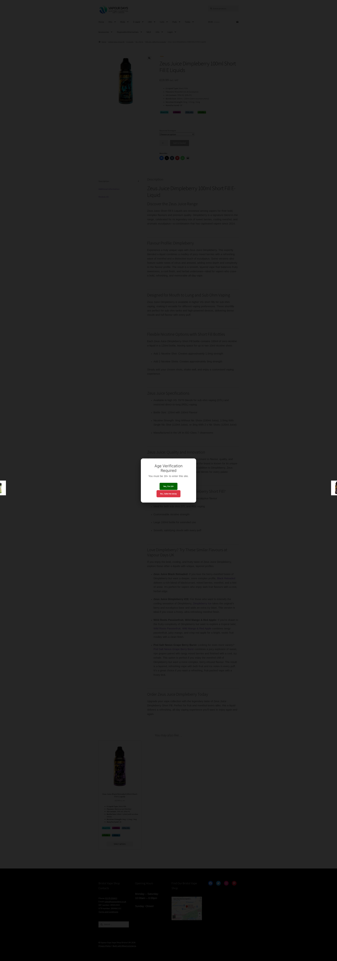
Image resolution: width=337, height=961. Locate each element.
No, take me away (168, 493)
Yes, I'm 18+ (168, 486)
